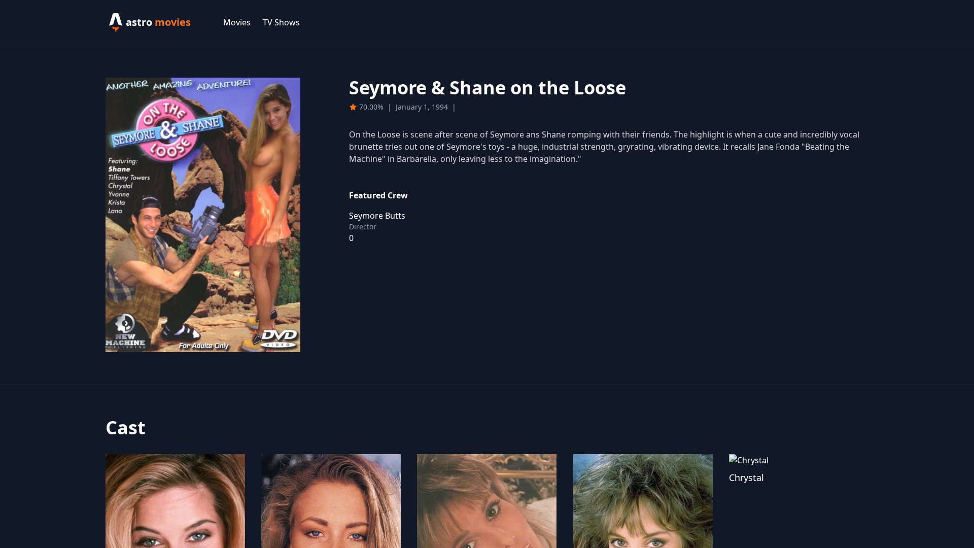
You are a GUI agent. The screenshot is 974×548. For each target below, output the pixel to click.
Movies (237, 22)
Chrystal (746, 477)
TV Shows (281, 22)
